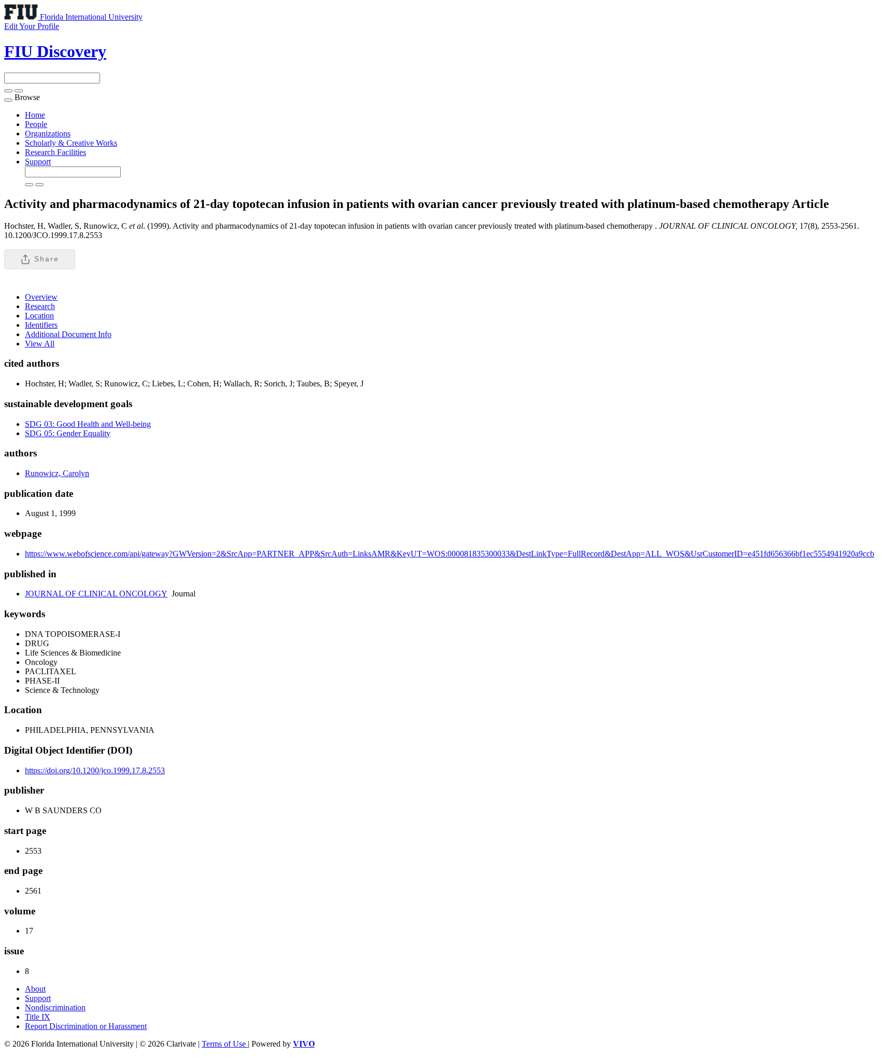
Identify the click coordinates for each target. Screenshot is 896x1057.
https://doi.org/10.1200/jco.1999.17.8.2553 (95, 770)
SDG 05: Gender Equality (67, 433)
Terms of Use (225, 1043)
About (35, 988)
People (36, 124)
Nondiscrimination (55, 1007)
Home (35, 114)
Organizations (48, 133)
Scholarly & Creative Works (71, 142)
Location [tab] (39, 315)
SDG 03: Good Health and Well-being (88, 424)
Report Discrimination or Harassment (86, 1026)
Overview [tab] (41, 297)
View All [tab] (39, 343)
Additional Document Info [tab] (68, 334)
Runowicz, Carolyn (57, 473)
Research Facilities (55, 152)
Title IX (37, 1016)
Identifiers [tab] (41, 325)
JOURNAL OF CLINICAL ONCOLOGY (96, 593)
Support (38, 161)
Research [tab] (40, 306)
